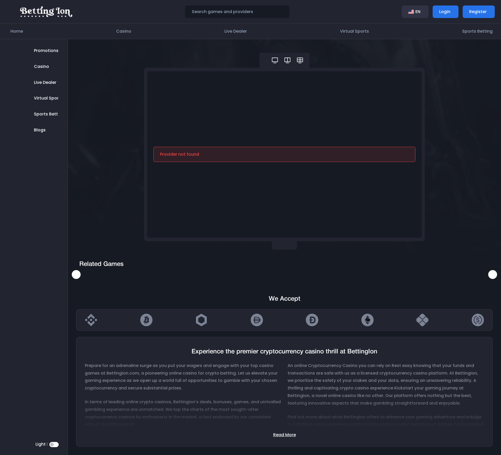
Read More (284, 435)
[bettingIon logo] (46, 11)
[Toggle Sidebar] (11, 12)
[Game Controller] (275, 60)
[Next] (492, 274)
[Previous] (76, 274)
